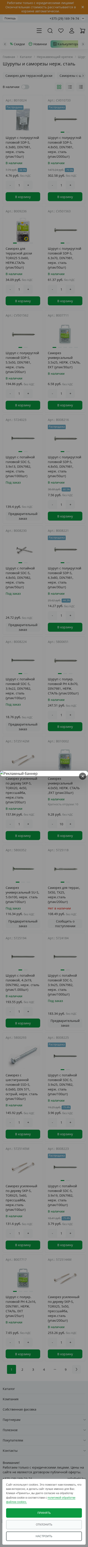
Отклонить (44, 1524)
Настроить (44, 1536)
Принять (44, 1513)
